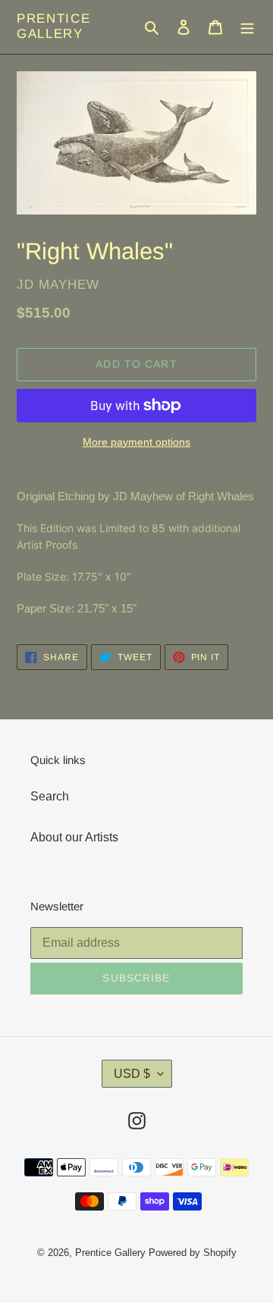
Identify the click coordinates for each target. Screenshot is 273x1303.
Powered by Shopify (193, 1252)
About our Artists (74, 837)
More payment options (136, 442)
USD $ (132, 1073)
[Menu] (247, 26)
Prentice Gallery (54, 26)
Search (49, 796)
